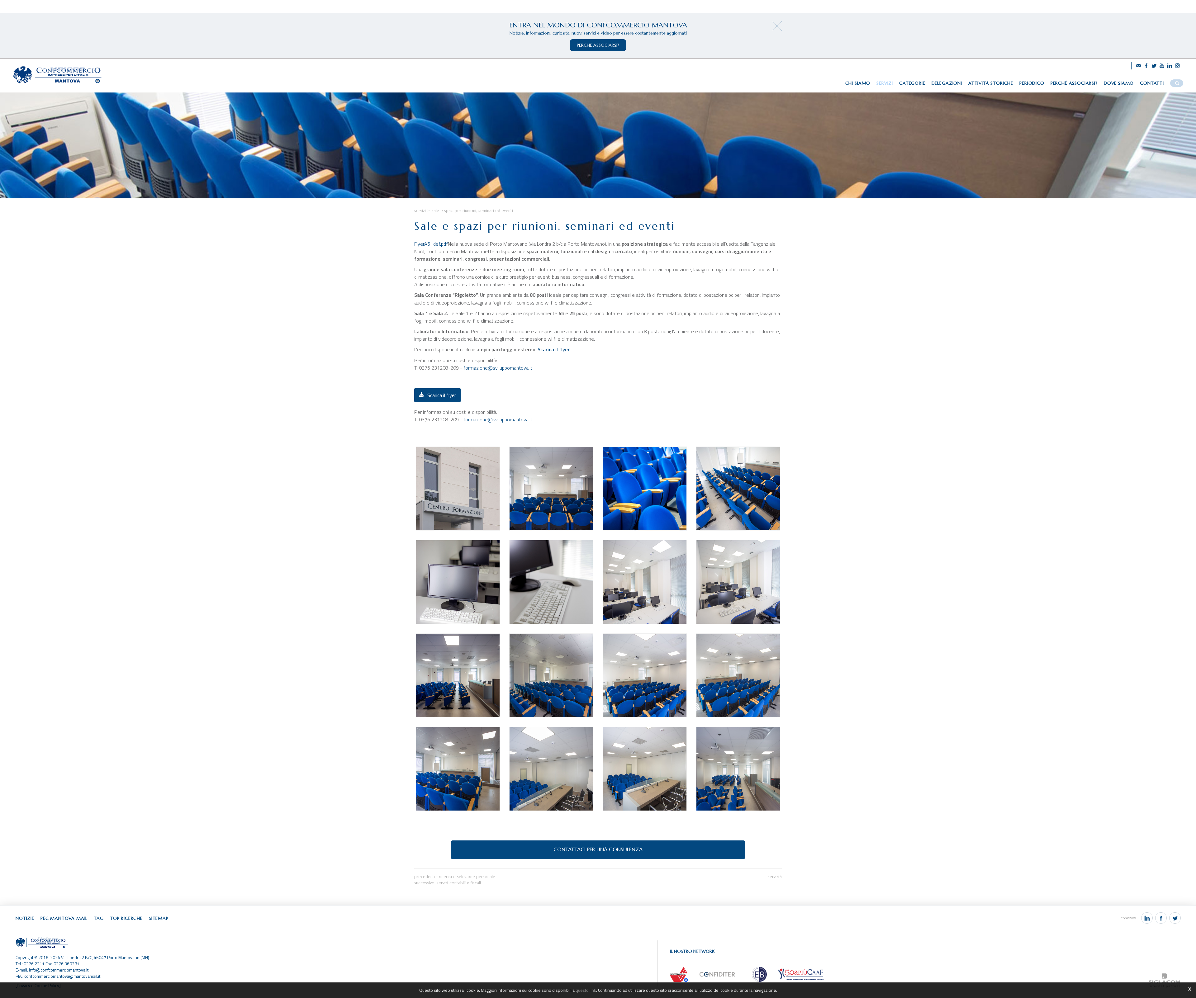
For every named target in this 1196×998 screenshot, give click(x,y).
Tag (99, 918)
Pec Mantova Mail (64, 918)
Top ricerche (126, 918)
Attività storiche (990, 83)
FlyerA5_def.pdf (431, 244)
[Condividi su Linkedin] (1147, 918)
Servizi (884, 83)
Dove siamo (1119, 83)
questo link (586, 990)
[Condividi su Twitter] (1175, 918)
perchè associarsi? (598, 45)
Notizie (25, 918)
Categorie (912, 83)
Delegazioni (947, 83)
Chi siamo (858, 83)
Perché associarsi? (1074, 83)
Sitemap (158, 918)
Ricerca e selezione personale (467, 876)
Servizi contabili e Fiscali (459, 883)
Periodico (1031, 83)
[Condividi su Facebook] (1161, 918)
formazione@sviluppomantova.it (497, 367)
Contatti (1152, 83)
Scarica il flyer (554, 349)
